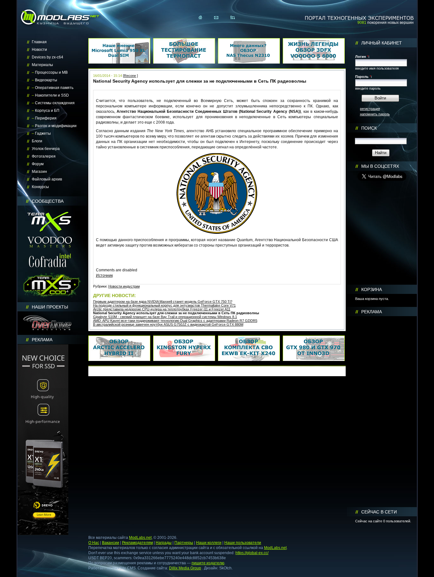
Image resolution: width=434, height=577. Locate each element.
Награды (164, 542)
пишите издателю (208, 563)
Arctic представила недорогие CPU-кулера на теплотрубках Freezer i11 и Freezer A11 (161, 309)
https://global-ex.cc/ (251, 553)
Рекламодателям (137, 542)
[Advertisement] (382, 411)
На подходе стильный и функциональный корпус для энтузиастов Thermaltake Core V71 (164, 305)
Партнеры (183, 542)
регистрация (370, 109)
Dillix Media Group (185, 568)
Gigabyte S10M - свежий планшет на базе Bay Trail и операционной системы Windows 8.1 (165, 317)
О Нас (93, 542)
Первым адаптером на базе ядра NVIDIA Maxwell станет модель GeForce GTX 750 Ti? (162, 301)
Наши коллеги (208, 542)
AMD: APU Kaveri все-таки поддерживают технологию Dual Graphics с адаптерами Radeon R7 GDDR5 (175, 320)
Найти (380, 152)
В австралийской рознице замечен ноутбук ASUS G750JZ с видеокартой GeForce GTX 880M (168, 324)
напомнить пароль (375, 114)
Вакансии (110, 542)
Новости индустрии (124, 286)
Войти (380, 98)
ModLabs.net (140, 537)
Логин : (362, 56)
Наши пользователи (242, 542)
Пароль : (363, 76)
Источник (104, 275)
